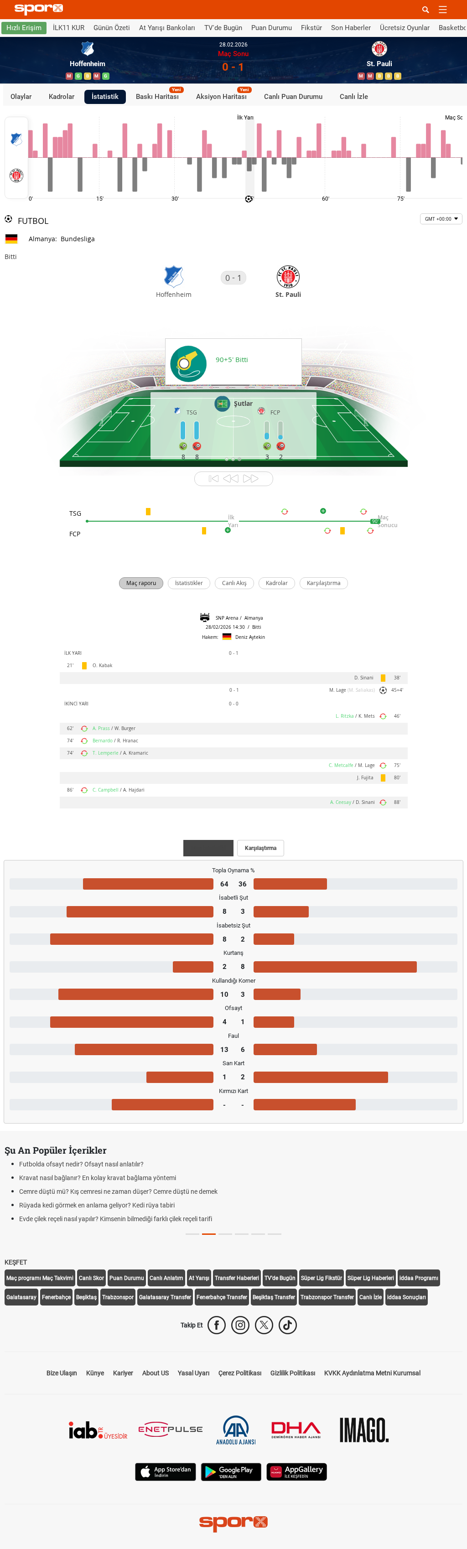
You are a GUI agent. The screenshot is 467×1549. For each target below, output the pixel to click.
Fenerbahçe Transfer (222, 1297)
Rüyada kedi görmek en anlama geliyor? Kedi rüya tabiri (97, 1205)
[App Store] (165, 1471)
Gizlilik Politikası (292, 1373)
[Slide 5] (274, 1234)
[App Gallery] (296, 1471)
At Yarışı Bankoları (167, 28)
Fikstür (311, 28)
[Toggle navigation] (442, 9)
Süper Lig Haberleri (371, 1278)
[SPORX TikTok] (288, 1325)
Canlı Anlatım (166, 1278)
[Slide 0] (192, 1234)
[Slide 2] (225, 1234)
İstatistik (105, 97)
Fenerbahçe (56, 1297)
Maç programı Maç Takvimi (39, 1278)
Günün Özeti (111, 28)
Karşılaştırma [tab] (260, 848)
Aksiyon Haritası (222, 95)
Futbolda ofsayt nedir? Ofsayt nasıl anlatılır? (81, 1164)
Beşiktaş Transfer (274, 1297)
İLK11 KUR (68, 28)
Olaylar (20, 97)
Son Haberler (351, 28)
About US (155, 1373)
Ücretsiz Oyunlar (405, 28)
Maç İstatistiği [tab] (208, 848)
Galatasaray (21, 1297)
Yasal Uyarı (193, 1373)
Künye (95, 1373)
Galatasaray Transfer (165, 1297)
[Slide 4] (258, 1234)
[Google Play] (231, 1471)
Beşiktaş (86, 1297)
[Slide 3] (242, 1234)
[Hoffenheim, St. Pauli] (16, 158)
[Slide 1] (209, 1234)
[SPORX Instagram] (240, 1325)
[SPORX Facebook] (217, 1325)
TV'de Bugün (223, 28)
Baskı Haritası (158, 95)
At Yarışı (199, 1278)
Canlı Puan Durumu (293, 97)
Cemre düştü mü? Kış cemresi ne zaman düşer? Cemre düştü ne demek (118, 1191)
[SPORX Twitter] (264, 1325)
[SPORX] (233, 1524)
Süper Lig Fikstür (321, 1278)
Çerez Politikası (239, 1373)
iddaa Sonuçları (406, 1297)
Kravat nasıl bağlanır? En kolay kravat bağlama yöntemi (97, 1177)
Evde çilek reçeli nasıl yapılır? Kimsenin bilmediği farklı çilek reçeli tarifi (115, 1219)
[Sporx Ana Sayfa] (41, 10)
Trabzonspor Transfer (327, 1297)
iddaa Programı (419, 1278)
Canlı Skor (91, 1278)
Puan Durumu (271, 28)
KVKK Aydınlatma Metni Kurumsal (372, 1373)
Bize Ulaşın (62, 1373)
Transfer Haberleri (237, 1278)
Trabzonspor (118, 1297)
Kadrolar (61, 97)
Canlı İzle (354, 97)
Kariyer (123, 1373)
